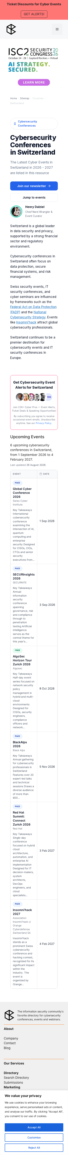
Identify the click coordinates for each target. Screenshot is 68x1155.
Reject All (34, 1147)
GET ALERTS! (34, 14)
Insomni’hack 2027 (22, 912)
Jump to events (34, 197)
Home (13, 98)
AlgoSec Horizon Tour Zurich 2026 (22, 660)
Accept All (34, 1127)
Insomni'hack (26, 322)
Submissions (13, 1082)
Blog (7, 1048)
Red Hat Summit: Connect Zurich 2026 (21, 818)
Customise (34, 1137)
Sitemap (24, 98)
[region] (34, 1122)
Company (11, 1038)
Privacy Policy (43, 423)
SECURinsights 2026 (24, 576)
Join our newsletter (31, 186)
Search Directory (16, 1077)
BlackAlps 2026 (20, 744)
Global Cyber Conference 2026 (22, 493)
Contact (10, 1043)
